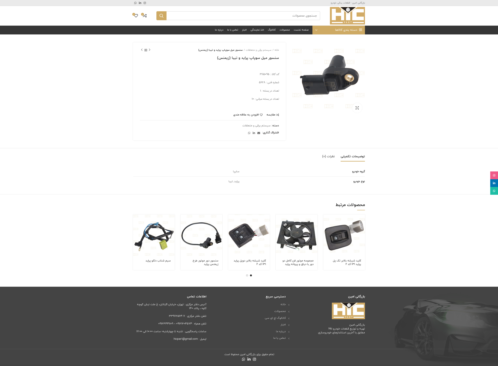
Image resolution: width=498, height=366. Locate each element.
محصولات (280, 311)
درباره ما (281, 331)
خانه (276, 50)
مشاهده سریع (326, 229)
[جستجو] (161, 15)
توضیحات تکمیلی (353, 156)
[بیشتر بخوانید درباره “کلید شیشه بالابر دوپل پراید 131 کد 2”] (231, 220)
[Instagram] (494, 175)
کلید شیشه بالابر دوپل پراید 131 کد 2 (250, 262)
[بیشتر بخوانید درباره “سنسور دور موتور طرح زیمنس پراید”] (183, 220)
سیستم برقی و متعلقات (258, 50)
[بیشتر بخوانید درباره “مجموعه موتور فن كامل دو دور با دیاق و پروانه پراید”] (278, 220)
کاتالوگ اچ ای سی (275, 318)
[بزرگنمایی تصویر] (357, 108)
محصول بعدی (142, 50)
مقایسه (271, 115)
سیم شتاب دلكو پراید (158, 261)
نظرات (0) (328, 156)
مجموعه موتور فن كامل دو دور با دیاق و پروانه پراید (298, 262)
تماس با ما (279, 338)
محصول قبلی (150, 50)
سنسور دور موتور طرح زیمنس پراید (205, 262)
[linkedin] (494, 183)
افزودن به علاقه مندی (246, 115)
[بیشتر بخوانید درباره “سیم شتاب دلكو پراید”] (136, 220)
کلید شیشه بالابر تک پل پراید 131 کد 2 (347, 262)
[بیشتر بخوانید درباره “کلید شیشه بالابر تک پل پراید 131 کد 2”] (326, 220)
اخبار (283, 325)
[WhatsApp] (494, 191)
